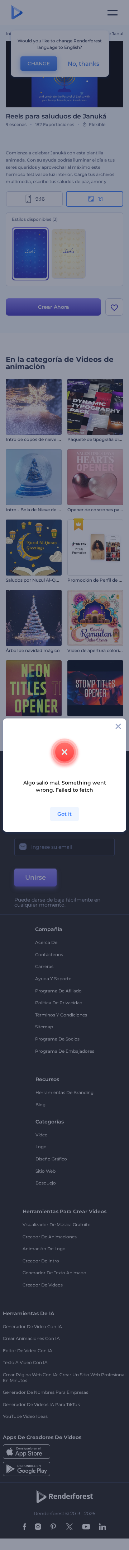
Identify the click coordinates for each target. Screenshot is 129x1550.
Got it (64, 814)
